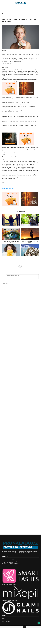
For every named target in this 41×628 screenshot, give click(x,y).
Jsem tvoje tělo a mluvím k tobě (8, 188)
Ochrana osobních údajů (6, 621)
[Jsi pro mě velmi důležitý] (30, 219)
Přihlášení (36, 272)
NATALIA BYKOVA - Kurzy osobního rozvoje (9, 564)
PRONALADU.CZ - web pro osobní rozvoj (9, 559)
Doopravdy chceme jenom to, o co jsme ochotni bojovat (29, 242)
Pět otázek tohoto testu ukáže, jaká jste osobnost (11, 242)
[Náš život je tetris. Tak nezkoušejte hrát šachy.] (30, 250)
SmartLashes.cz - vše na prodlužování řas (9, 567)
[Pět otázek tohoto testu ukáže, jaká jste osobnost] (11, 234)
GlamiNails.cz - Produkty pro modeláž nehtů (9, 600)
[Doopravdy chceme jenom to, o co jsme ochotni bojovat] (30, 234)
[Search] (38, 13)
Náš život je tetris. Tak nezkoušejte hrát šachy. (29, 257)
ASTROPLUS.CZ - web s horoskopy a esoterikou (10, 563)
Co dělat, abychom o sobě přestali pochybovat (11, 257)
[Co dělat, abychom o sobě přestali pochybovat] (11, 250)
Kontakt (3, 618)
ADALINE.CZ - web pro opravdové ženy (8, 562)
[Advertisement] (20, 8)
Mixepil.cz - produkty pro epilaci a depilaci (9, 584)
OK (24, 626)
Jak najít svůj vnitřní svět (11, 226)
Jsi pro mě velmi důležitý (29, 226)
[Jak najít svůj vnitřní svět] (11, 219)
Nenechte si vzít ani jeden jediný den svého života (11, 190)
